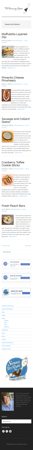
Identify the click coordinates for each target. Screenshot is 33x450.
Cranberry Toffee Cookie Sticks (13, 164)
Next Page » (28, 245)
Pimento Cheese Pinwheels (13, 79)
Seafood (6, 327)
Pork (5, 325)
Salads (4, 315)
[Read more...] (11, 68)
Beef (5, 322)
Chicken (6, 320)
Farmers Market (6, 346)
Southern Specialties (7, 342)
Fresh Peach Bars (13, 205)
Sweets (4, 339)
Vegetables (5, 330)
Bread (3, 336)
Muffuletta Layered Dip (14, 35)
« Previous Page (6, 245)
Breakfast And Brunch (8, 306)
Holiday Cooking (6, 349)
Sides (3, 333)
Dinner (3, 318)
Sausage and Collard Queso (15, 120)
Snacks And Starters (7, 309)
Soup (3, 312)
